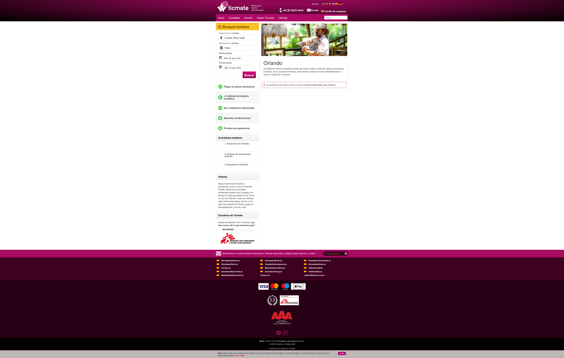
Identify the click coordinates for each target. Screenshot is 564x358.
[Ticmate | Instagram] (285, 333)
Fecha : (226, 53)
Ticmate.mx (265, 275)
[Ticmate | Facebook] (278, 333)
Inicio (221, 18)
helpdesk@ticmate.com (295, 341)
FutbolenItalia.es (315, 271)
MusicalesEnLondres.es (275, 268)
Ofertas (282, 18)
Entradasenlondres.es (230, 260)
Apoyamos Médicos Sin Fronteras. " (237, 224)
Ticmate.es (226, 268)
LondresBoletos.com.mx (314, 275)
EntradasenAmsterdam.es (320, 260)
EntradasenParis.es (229, 264)
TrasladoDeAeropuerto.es (276, 264)
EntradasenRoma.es (317, 264)
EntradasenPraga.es (273, 271)
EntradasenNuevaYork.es (232, 271)
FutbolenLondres (316, 268)
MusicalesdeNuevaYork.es (232, 275)
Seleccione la (229, 33)
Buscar (249, 75)
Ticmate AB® (290, 344)
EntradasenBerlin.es (273, 260)
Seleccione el (229, 43)
